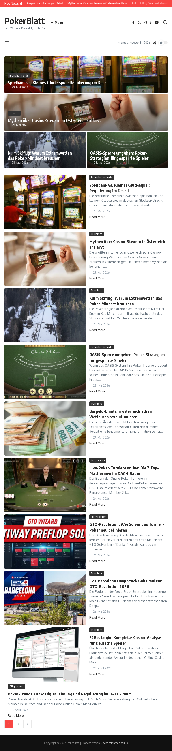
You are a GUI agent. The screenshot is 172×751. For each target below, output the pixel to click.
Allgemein (98, 460)
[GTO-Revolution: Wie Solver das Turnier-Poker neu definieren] (45, 541)
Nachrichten (99, 516)
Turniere (14, 113)
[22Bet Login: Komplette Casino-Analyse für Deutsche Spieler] (45, 654)
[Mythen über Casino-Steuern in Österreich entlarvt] (45, 259)
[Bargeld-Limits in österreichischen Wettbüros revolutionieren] (45, 428)
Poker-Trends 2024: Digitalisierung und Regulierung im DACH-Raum (70, 693)
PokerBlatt (24, 20)
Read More (97, 217)
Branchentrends (18, 75)
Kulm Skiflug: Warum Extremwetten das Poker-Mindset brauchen (40, 155)
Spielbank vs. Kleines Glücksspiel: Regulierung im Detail (58, 82)
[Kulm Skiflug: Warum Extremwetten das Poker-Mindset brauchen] (45, 315)
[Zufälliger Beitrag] (154, 43)
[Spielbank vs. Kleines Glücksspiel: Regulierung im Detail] (45, 202)
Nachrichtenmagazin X (114, 743)
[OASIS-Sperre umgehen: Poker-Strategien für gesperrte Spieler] (45, 372)
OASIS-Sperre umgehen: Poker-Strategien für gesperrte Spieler (119, 155)
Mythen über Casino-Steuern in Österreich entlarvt (54, 120)
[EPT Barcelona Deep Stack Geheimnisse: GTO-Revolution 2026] (45, 598)
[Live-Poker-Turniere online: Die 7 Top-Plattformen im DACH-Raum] (45, 485)
